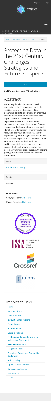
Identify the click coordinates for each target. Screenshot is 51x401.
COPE (10, 377)
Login (47, 2)
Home (8, 39)
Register (37, 2)
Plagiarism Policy (15, 348)
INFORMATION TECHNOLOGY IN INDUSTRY (21, 32)
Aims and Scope (15, 311)
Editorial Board (14, 328)
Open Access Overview (19, 364)
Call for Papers (14, 315)
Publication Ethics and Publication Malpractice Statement (23, 338)
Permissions (13, 373)
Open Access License (17, 368)
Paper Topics (14, 324)
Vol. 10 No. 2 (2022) (29, 39)
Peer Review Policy (17, 344)
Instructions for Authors (19, 319)
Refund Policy (14, 360)
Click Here (26, 197)
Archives (16, 39)
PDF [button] (25, 84)
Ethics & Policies (15, 332)
